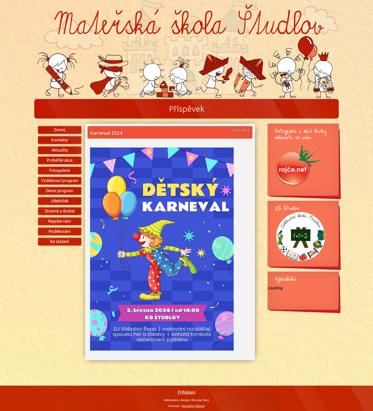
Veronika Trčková (193, 405)
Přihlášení (186, 392)
